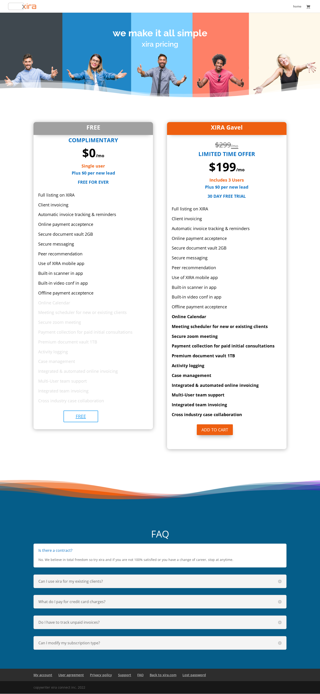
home (297, 6)
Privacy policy (101, 675)
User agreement (71, 675)
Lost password (194, 675)
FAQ (140, 675)
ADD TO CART (214, 430)
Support (124, 675)
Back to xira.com (163, 675)
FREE (81, 416)
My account (42, 675)
